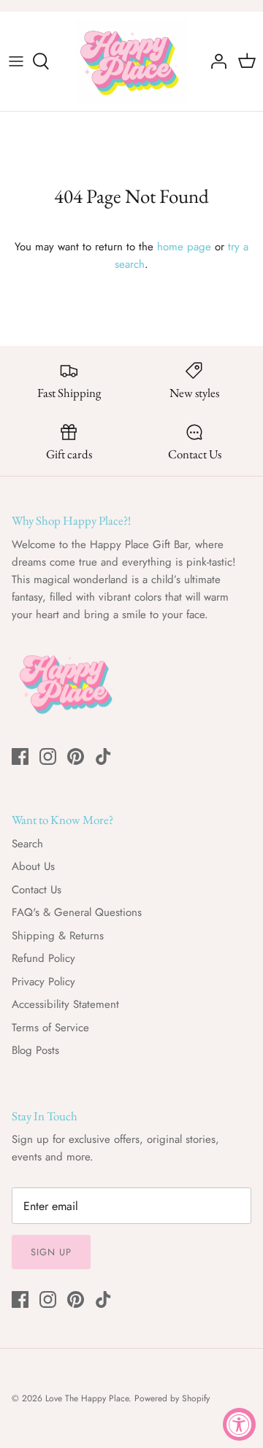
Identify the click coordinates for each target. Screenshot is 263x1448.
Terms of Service (50, 1028)
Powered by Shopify (172, 1398)
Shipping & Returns (58, 936)
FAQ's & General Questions (77, 912)
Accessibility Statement (65, 1004)
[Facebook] (20, 756)
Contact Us (36, 890)
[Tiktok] (103, 756)
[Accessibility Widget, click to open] (239, 1424)
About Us (33, 866)
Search (27, 844)
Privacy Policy (43, 982)
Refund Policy (43, 958)
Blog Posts (35, 1050)
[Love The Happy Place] (131, 61)
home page (184, 247)
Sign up (51, 1252)
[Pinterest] (75, 756)
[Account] (215, 61)
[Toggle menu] (16, 61)
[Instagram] (47, 756)
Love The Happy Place (87, 1398)
